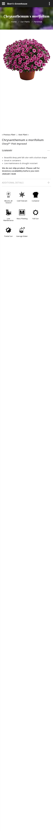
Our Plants (25, 21)
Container (35, 201)
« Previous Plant (8, 134)
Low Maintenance (8, 219)
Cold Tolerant (22, 201)
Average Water (22, 236)
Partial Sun (8, 236)
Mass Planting (22, 218)
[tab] (26, 150)
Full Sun (36, 218)
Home (14, 21)
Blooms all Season (8, 202)
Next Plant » (23, 134)
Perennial (38, 21)
